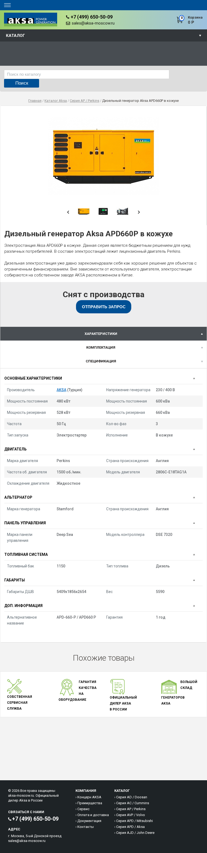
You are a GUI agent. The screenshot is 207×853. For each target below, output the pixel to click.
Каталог (15, 35)
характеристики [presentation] (101, 334)
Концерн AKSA (89, 797)
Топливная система (26, 554)
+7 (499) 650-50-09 (92, 17)
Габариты (14, 580)
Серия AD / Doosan (131, 797)
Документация (89, 821)
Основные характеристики (33, 378)
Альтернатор (18, 497)
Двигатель (15, 449)
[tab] (103, 334)
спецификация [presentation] (101, 361)
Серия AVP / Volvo (130, 815)
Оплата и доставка (93, 815)
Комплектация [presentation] (100, 347)
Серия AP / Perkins (131, 809)
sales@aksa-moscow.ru (93, 23)
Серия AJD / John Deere (135, 833)
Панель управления (25, 523)
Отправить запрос (104, 306)
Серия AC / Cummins (132, 803)
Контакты (85, 827)
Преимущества (89, 803)
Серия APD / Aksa (130, 827)
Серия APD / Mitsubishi (134, 821)
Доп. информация (23, 606)
